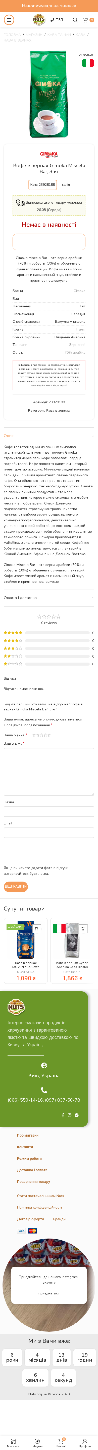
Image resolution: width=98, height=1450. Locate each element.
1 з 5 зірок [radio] (34, 735)
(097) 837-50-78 (62, 1100)
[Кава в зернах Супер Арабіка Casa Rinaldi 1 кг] (72, 940)
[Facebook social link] (63, 1115)
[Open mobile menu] (9, 20)
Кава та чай (59, 34)
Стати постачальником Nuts (40, 1195)
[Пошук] (75, 20)
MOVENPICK (25, 972)
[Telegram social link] (76, 1115)
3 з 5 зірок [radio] (41, 735)
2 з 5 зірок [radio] (38, 735)
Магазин (34, 34)
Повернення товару (33, 1182)
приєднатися (49, 1293)
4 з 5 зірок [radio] (45, 735)
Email (8, 823)
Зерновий (77, 344)
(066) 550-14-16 (25, 1100)
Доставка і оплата (32, 1170)
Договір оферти (30, 1219)
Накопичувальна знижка (49, 6)
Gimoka (79, 290)
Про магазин (27, 1135)
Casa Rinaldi (72, 972)
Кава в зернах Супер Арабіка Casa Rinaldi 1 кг (72, 966)
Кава (80, 34)
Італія (80, 329)
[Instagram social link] (69, 1115)
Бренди (59, 1219)
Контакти (25, 1147)
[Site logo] (39, 19)
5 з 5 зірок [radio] (49, 735)
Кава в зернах (17, 40)
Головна (12, 34)
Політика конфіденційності (39, 1207)
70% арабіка (75, 352)
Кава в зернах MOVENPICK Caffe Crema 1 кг (25, 966)
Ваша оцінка (15, 735)
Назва (9, 802)
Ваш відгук (14, 743)
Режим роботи (29, 1158)
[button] (36, 928)
